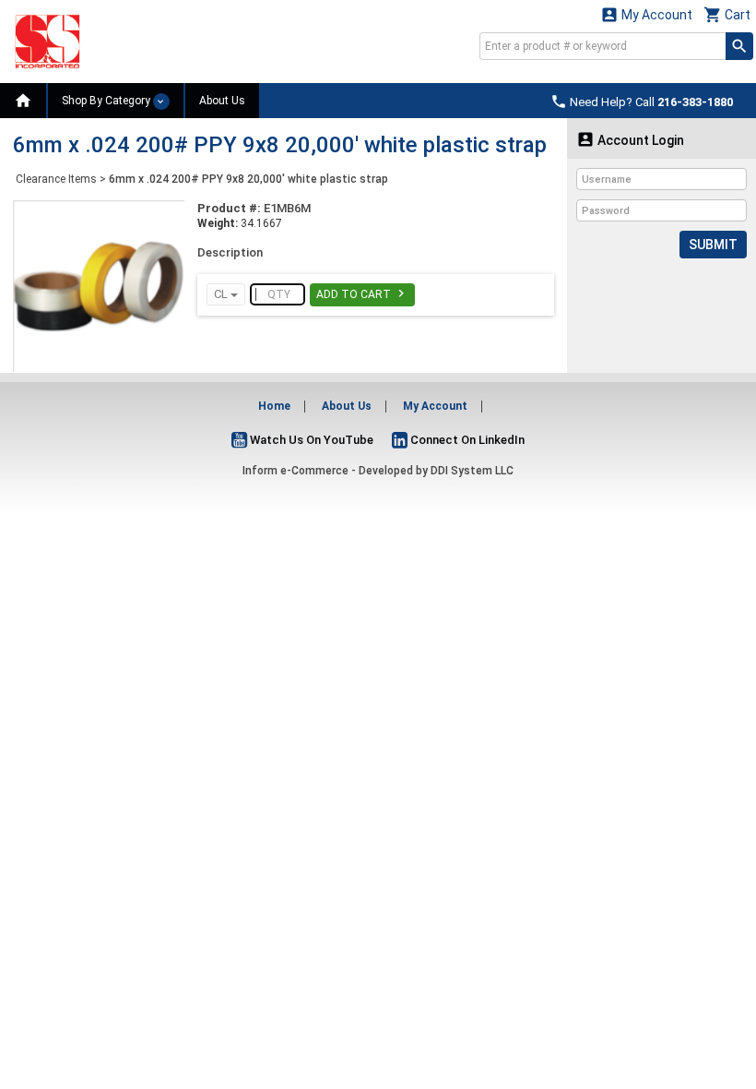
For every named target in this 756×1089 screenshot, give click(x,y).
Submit (713, 244)
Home (274, 406)
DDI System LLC (472, 470)
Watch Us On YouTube (310, 440)
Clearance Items (56, 179)
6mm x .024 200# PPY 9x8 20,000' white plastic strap (248, 179)
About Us (222, 100)
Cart (726, 14)
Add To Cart (362, 293)
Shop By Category (107, 100)
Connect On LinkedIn (466, 440)
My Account (646, 14)
